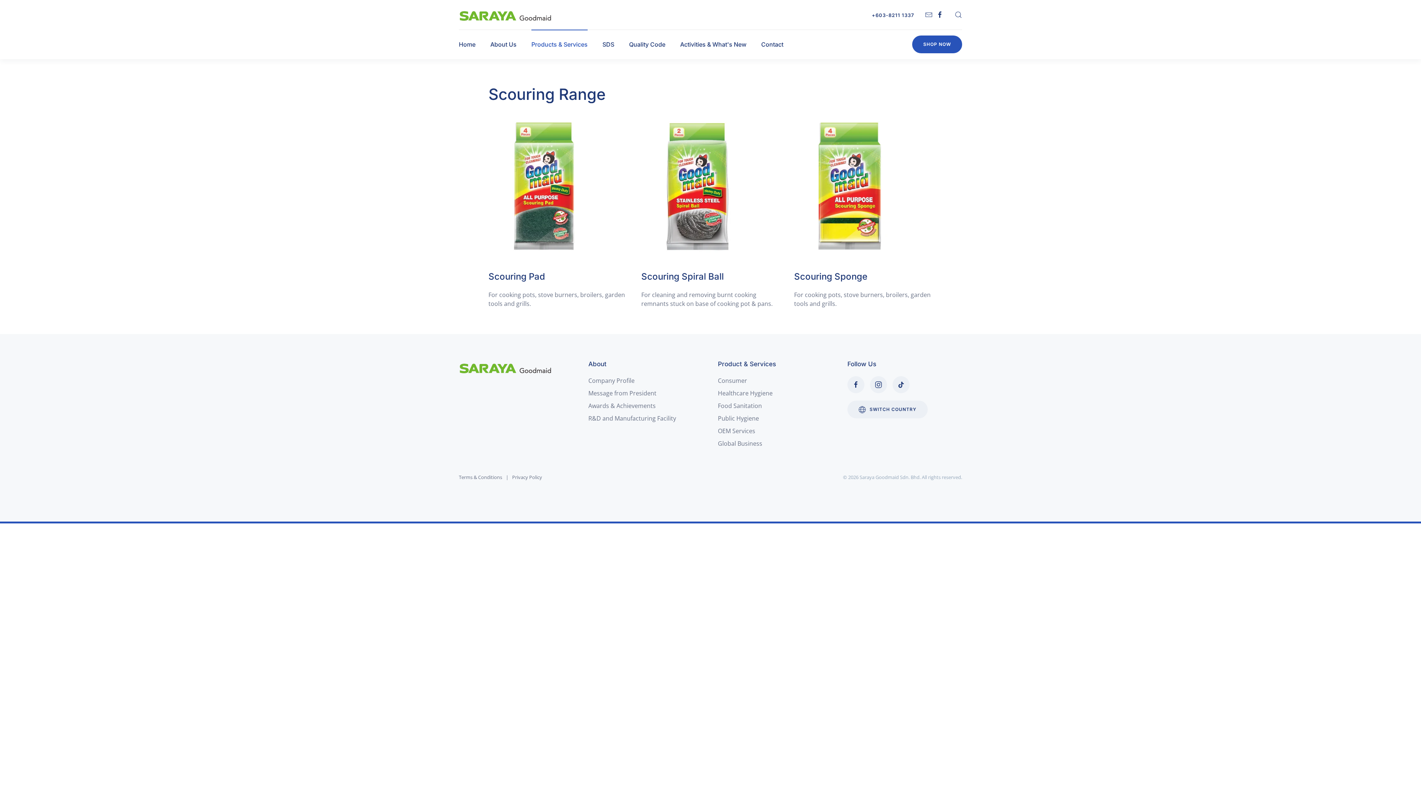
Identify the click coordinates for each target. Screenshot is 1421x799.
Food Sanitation (740, 406)
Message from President (622, 393)
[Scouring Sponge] (849, 186)
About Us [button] (503, 44)
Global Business (740, 443)
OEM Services (736, 431)
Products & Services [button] (559, 44)
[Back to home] (505, 14)
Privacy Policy (527, 477)
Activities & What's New (713, 44)
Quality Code (647, 44)
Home (467, 44)
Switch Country (893, 409)
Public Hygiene (738, 418)
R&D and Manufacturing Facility (632, 418)
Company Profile (611, 381)
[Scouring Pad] (543, 186)
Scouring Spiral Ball (682, 276)
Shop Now (937, 44)
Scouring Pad (516, 276)
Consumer (732, 381)
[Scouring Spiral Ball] (696, 186)
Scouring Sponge (830, 276)
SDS (608, 44)
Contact (772, 44)
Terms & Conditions (480, 477)
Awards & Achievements (622, 406)
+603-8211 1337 (893, 15)
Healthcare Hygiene (745, 393)
